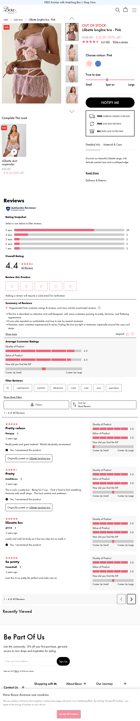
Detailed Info (93, 144)
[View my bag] (125, 11)
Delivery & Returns (96, 180)
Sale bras (18, 19)
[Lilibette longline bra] (31, 63)
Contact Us (11, 687)
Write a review (120, 41)
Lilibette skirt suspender (9, 162)
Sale (6, 19)
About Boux (74, 684)
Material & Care (112, 144)
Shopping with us (45, 684)
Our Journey (104, 684)
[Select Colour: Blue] (98, 63)
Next (56, 63)
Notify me (110, 102)
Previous (6, 63)
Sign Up (63, 661)
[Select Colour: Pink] (89, 63)
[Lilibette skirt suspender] (14, 140)
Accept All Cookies (68, 714)
